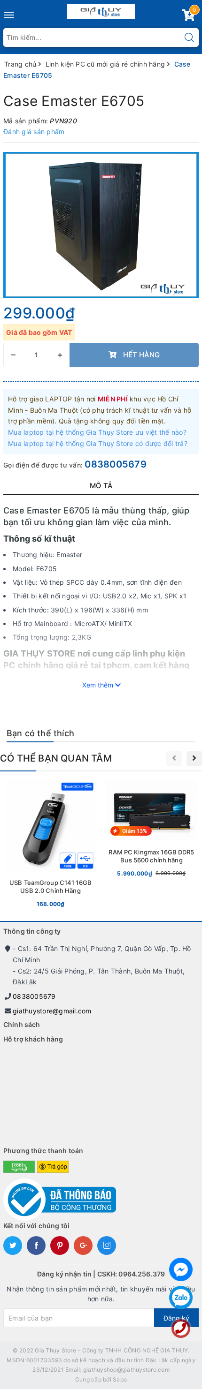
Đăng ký (176, 1318)
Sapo (120, 1379)
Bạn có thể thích (40, 733)
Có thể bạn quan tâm (56, 758)
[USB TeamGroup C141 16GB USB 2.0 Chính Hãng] (50, 846)
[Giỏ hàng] (188, 17)
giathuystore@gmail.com (52, 1011)
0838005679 (116, 464)
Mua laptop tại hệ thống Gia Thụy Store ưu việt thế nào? (97, 432)
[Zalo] (181, 1297)
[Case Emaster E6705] (101, 225)
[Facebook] (181, 1269)
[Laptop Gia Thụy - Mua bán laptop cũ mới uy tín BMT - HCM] (101, 9)
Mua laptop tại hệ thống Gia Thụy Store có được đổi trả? (97, 443)
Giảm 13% (134, 831)
